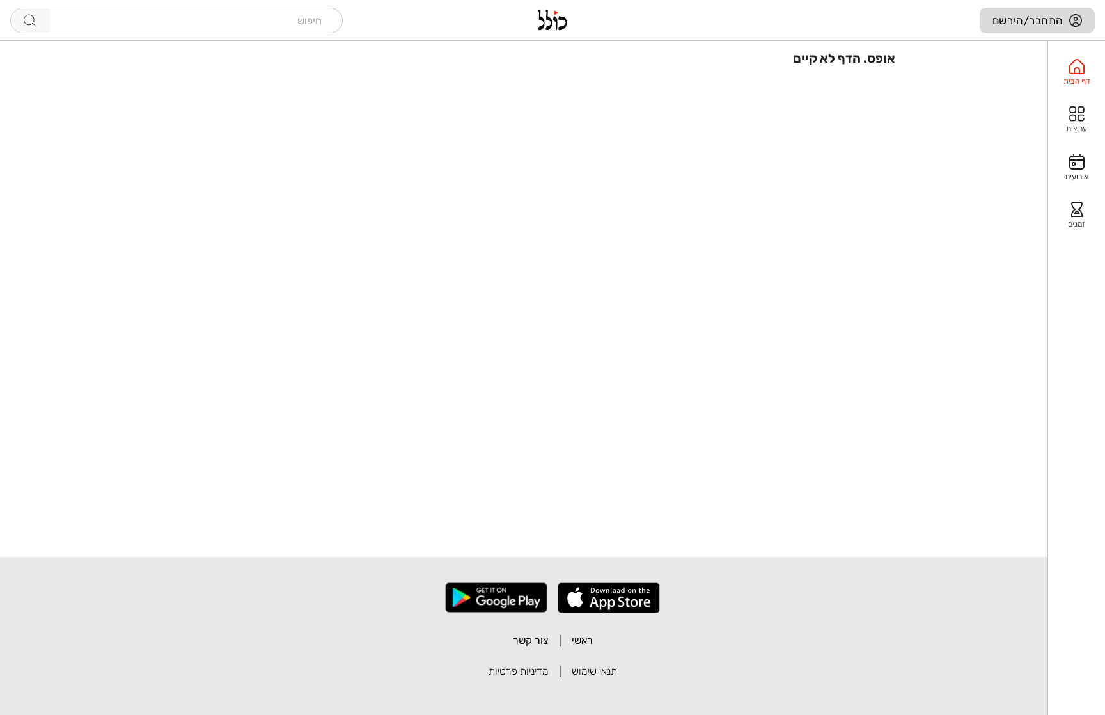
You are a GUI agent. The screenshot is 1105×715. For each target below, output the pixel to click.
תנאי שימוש (594, 671)
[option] (1076, 72)
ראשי (582, 640)
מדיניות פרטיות (519, 671)
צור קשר (531, 640)
